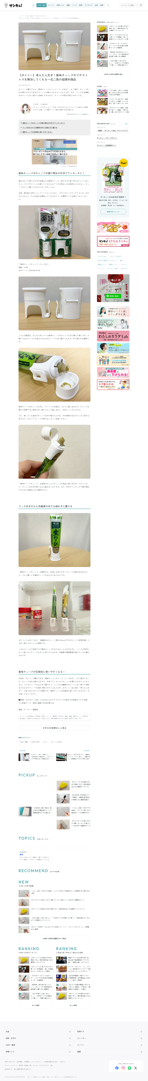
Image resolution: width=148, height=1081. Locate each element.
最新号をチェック (113, 212)
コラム (45, 742)
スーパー (51, 5)
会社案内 (7, 1069)
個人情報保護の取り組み (21, 1069)
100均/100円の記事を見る (113, 74)
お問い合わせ (9, 1062)
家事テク (103, 5)
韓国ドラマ (102, 264)
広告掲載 (19, 1062)
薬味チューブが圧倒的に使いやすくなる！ (38, 132)
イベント (101, 268)
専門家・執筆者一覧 (25, 1065)
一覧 (126, 123)
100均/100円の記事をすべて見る (54, 938)
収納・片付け (11, 1038)
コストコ (124, 264)
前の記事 (22, 750)
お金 (96, 5)
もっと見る (36, 1005)
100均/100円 (40, 16)
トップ (74, 5)
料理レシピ (60, 5)
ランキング (88, 5)
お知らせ (62, 1062)
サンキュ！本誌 (112, 268)
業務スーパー (113, 264)
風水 (121, 260)
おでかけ (124, 268)
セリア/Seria (102, 256)
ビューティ (81, 1038)
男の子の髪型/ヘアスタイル (107, 260)
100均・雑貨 (41, 5)
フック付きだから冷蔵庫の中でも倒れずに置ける (40, 127)
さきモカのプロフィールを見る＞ (78, 114)
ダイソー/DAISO (56, 742)
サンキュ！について (11, 1065)
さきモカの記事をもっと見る (54, 728)
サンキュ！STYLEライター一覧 (43, 1065)
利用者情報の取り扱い (51, 1062)
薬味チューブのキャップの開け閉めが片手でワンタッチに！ (44, 123)
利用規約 (27, 1062)
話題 (68, 5)
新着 (80, 5)
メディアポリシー (36, 1062)
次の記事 (86, 750)
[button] (33, 5)
